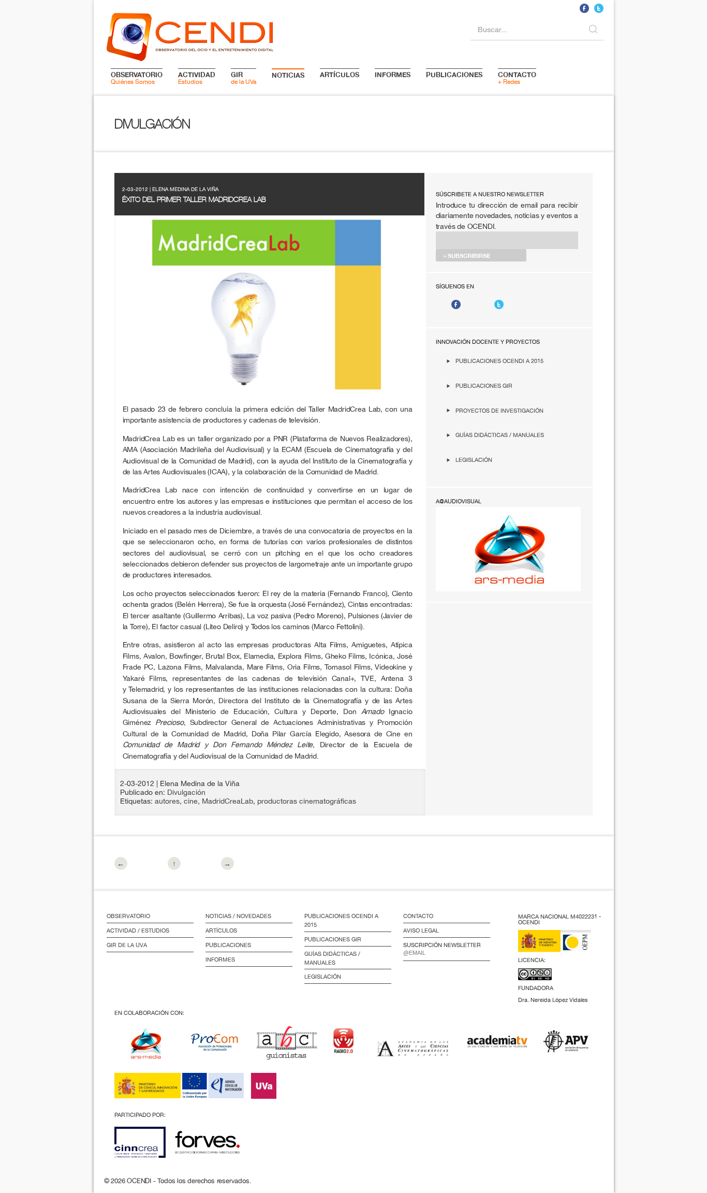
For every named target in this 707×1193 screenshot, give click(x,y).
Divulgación (186, 792)
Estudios (196, 77)
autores (167, 801)
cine (191, 801)
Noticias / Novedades (238, 916)
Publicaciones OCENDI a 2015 (499, 360)
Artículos (221, 930)
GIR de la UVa (127, 945)
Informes (220, 959)
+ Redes (517, 77)
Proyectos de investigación (499, 410)
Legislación (473, 459)
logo (190, 35)
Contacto (418, 916)
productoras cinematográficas (306, 801)
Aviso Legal (421, 930)
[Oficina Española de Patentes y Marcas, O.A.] (562, 947)
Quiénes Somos (137, 77)
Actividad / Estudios (138, 930)
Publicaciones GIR (483, 385)
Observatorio (128, 916)
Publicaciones (228, 945)
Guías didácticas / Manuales (499, 434)
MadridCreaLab (227, 801)
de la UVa (243, 77)
